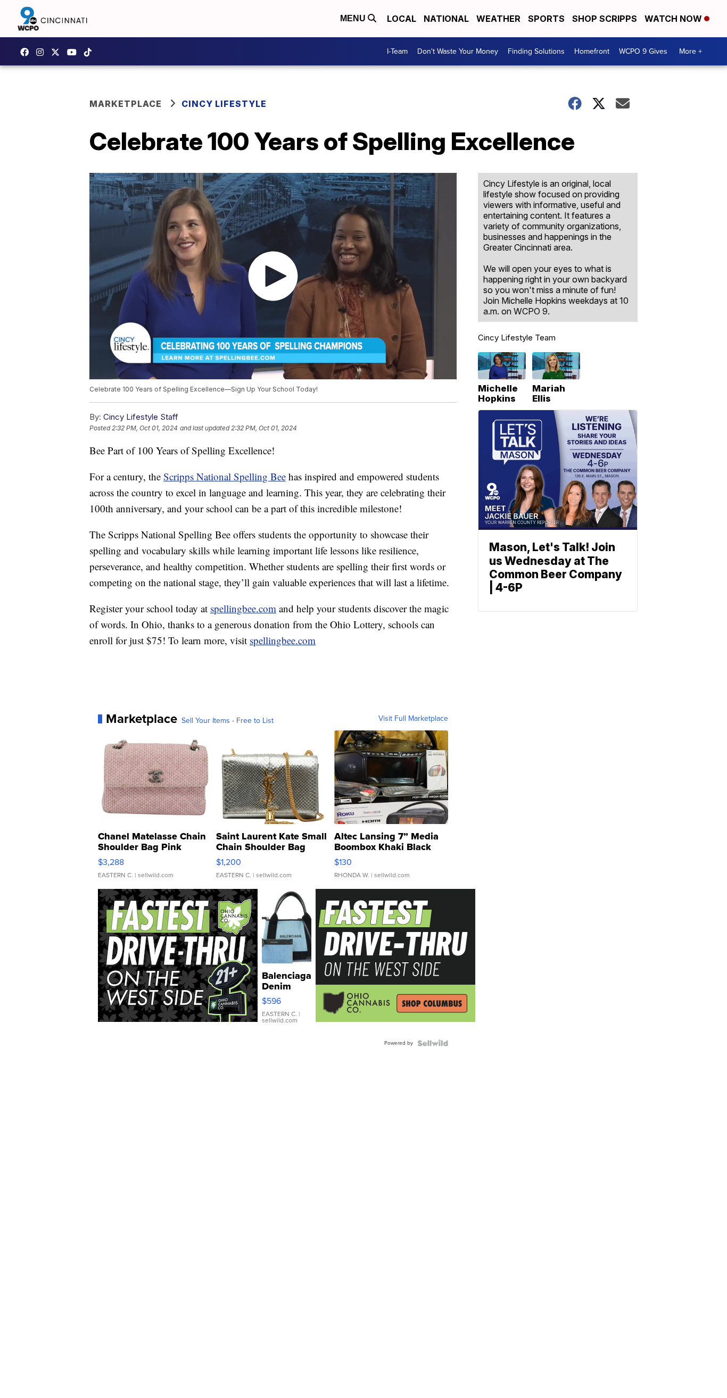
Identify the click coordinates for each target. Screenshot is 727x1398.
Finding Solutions (536, 51)
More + (690, 51)
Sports (546, 18)
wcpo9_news (42, 52)
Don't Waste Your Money (457, 51)
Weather (498, 18)
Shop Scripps (604, 18)
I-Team (397, 51)
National (446, 18)
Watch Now (674, 18)
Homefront (591, 51)
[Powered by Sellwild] (432, 1043)
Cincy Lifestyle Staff (140, 417)
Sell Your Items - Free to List (227, 721)
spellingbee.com (243, 608)
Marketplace (125, 103)
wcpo (58, 52)
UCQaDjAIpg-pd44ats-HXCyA (74, 52)
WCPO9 (27, 52)
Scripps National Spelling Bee (224, 476)
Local (401, 18)
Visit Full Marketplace (413, 718)
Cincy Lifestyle (224, 103)
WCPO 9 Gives (643, 51)
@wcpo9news (90, 52)
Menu (354, 18)
